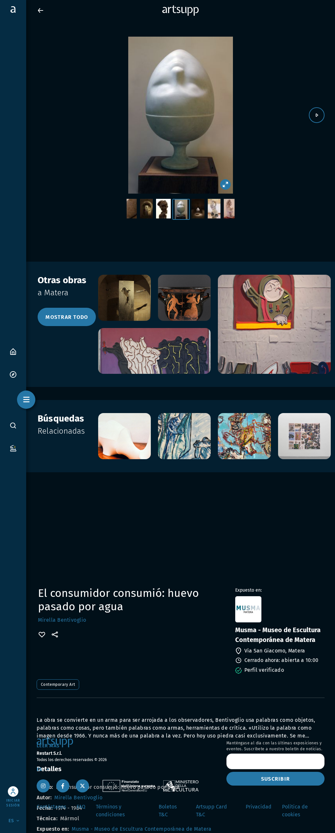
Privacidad (259, 807)
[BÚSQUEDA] (13, 425)
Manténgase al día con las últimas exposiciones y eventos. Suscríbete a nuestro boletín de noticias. (274, 746)
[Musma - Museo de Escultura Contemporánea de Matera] (279, 609)
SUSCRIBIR (275, 779)
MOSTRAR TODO (66, 317)
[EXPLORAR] (13, 374)
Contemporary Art (58, 684)
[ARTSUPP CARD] (13, 448)
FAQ (81, 807)
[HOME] (13, 351)
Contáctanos (51, 807)
